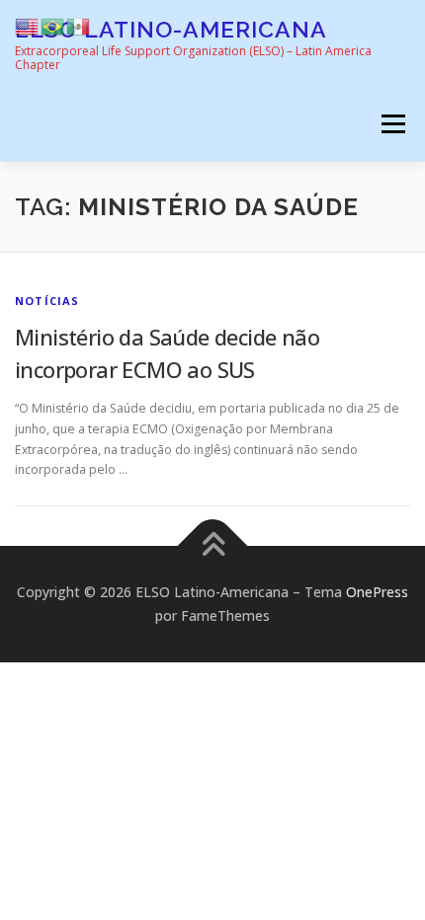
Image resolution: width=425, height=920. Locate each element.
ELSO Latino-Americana (171, 29)
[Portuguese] (53, 25)
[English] (28, 25)
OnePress (377, 591)
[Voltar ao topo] (213, 546)
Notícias (47, 300)
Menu (392, 123)
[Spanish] (79, 25)
